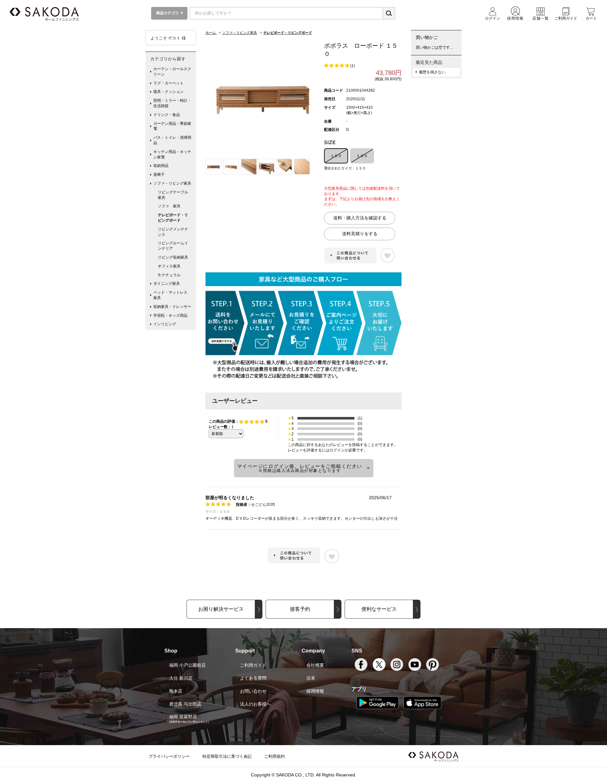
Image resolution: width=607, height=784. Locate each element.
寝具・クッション (168, 91)
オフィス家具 (169, 266)
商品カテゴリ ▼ (169, 13)
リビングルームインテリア (173, 246)
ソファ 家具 (169, 206)
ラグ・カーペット (168, 83)
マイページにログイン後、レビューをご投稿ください (299, 468)
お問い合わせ (253, 691)
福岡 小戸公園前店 (187, 665)
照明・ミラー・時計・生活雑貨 (172, 103)
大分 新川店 (181, 678)
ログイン (337, 450)
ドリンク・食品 (166, 115)
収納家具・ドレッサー (172, 306)
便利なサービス (379, 609)
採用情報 (315, 691)
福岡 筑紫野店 (183, 716)
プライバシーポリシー (169, 756)
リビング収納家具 (173, 257)
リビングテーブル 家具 (175, 195)
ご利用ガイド (253, 665)
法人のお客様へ (255, 704)
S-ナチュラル (169, 275)
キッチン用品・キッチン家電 (172, 154)
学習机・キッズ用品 (170, 315)
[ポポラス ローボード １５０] (262, 95)
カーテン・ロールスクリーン (172, 72)
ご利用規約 (274, 756)
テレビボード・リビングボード (173, 218)
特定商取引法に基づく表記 (227, 756)
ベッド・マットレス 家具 (172, 295)
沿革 (310, 678)
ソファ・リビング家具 (172, 183)
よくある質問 (253, 678)
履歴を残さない (432, 72)
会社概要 (315, 665)
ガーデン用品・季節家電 (172, 126)
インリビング (164, 324)
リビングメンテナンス (173, 232)
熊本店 (175, 691)
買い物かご (427, 37)
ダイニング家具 (166, 283)
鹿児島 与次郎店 (185, 704)
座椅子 (159, 174)
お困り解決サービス (221, 609)
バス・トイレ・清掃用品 (172, 140)
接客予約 (300, 609)
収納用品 (161, 165)
